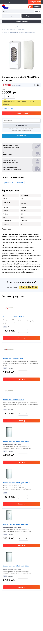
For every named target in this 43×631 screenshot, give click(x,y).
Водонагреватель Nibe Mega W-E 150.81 (16, 524)
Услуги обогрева (31, 16)
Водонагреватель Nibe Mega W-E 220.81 (16, 566)
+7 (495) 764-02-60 (35, 2)
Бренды (10, 16)
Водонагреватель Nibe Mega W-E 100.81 (16, 441)
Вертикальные (8, 183)
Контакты (5, 2)
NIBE (13, 85)
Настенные (19, 183)
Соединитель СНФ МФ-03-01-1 (13, 317)
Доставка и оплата (15, 2)
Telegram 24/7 (22, 135)
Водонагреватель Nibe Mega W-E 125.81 (16, 483)
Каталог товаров (21, 21)
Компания (26, 2)
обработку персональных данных (21, 130)
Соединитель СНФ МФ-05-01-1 (13, 400)
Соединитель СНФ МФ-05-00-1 (13, 358)
